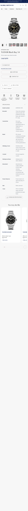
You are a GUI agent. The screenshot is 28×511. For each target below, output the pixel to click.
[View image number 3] (10, 45)
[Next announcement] (24, 1)
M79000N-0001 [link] (25, 9)
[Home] (1, 9)
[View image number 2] (6, 45)
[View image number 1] (2, 45)
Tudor (6, 9)
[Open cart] (23, 5)
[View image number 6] (21, 45)
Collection (12, 9)
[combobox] (14, 65)
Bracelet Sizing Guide (6, 68)
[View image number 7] (25, 45)
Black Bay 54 (19, 9)
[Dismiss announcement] (26, 1)
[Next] (25, 247)
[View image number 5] (17, 45)
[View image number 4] (14, 45)
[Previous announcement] (1, 1)
